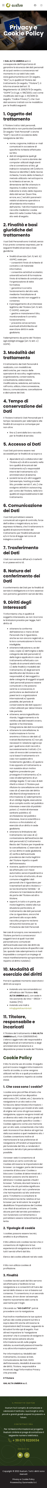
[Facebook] (20, 1455)
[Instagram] (27, 1455)
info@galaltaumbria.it (21, 1008)
